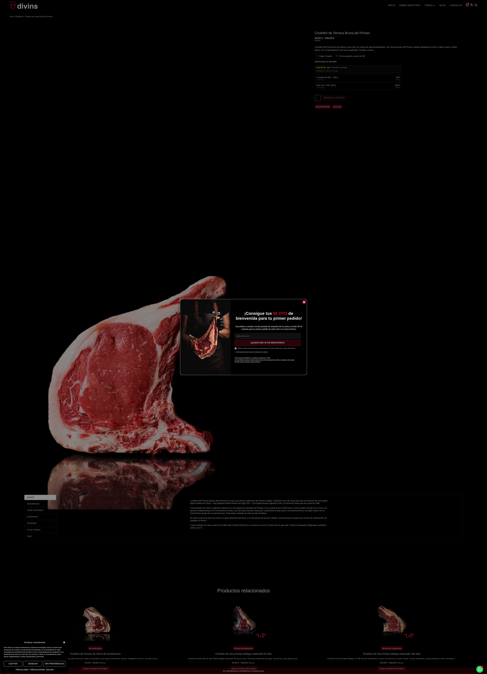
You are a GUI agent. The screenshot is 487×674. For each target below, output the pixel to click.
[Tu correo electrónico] (268, 336)
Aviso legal (50, 669)
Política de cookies (22, 669)
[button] (64, 642)
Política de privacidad (37, 669)
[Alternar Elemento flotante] (479, 669)
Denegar (33, 664)
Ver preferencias (54, 664)
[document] (243, 337)
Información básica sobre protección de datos (252, 352)
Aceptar (13, 664)
